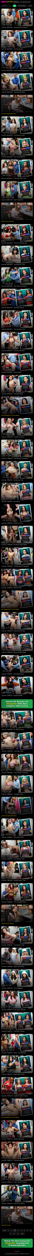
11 (18, 1233)
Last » (22, 1233)
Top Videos (23, 5)
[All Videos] (14, 6)
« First (4, 1230)
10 (14, 1233)
